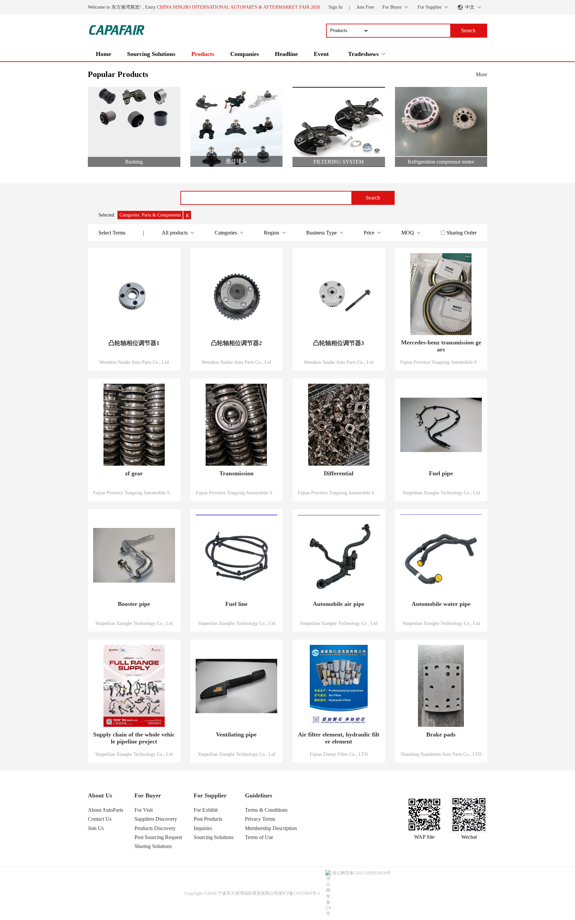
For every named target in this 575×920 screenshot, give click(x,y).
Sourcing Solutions (151, 54)
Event (321, 54)
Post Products (208, 819)
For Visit (143, 810)
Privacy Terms (260, 819)
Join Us (96, 828)
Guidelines (258, 795)
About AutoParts (105, 810)
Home (103, 54)
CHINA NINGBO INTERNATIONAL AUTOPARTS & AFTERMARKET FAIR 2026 (238, 7)
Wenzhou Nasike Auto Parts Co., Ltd (134, 362)
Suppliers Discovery (155, 819)
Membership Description (271, 828)
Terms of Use (259, 837)
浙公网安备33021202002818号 (361, 872)
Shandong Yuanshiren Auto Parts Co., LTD (441, 754)
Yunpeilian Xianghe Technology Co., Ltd (441, 492)
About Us (100, 795)
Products (202, 54)
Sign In (335, 7)
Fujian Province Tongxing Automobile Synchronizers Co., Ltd (441, 362)
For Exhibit (206, 810)
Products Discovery (155, 828)
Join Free (365, 7)
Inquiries (203, 828)
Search (373, 198)
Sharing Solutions (153, 846)
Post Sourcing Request (158, 837)
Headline (286, 54)
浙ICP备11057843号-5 (299, 893)
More (481, 74)
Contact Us (99, 819)
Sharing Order (462, 232)
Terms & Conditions (266, 810)
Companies (244, 54)
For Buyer (147, 795)
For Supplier (210, 795)
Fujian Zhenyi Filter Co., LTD (339, 754)
